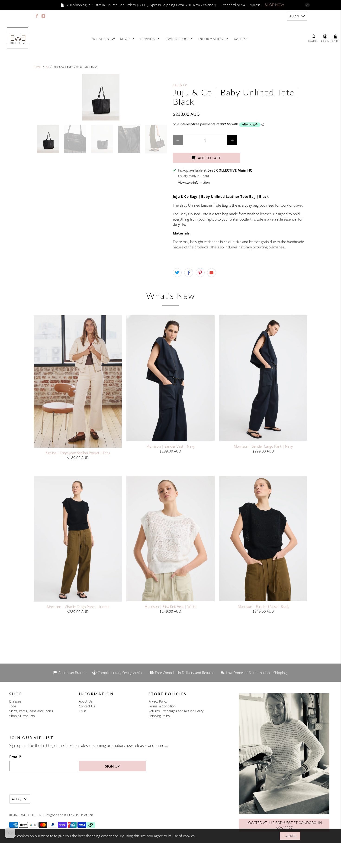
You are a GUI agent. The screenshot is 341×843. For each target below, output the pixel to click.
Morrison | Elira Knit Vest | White (170, 606)
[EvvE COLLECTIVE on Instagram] (43, 16)
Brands (147, 39)
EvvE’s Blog (177, 39)
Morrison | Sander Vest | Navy (170, 446)
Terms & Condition (162, 706)
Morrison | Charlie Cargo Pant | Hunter (78, 606)
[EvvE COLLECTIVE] (17, 38)
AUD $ (294, 16)
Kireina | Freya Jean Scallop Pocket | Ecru (77, 452)
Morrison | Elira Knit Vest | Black (263, 606)
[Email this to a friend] (211, 272)
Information (211, 39)
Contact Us (87, 706)
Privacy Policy (157, 701)
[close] (307, 5)
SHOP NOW (274, 5)
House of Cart (84, 815)
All (47, 66)
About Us (85, 701)
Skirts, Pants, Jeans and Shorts (31, 711)
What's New (103, 39)
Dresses (15, 701)
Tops (12, 706)
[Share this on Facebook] (188, 272)
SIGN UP (112, 766)
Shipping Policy (159, 716)
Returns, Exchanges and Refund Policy (175, 711)
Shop (125, 39)
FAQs (83, 711)
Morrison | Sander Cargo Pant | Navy (263, 446)
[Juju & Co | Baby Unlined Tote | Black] (101, 97)
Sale (238, 39)
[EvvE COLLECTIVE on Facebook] (37, 16)
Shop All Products (22, 716)
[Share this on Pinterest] (200, 272)
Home (37, 66)
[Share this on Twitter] (177, 272)
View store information (194, 182)
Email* (15, 756)
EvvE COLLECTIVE (31, 815)
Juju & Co (180, 84)
